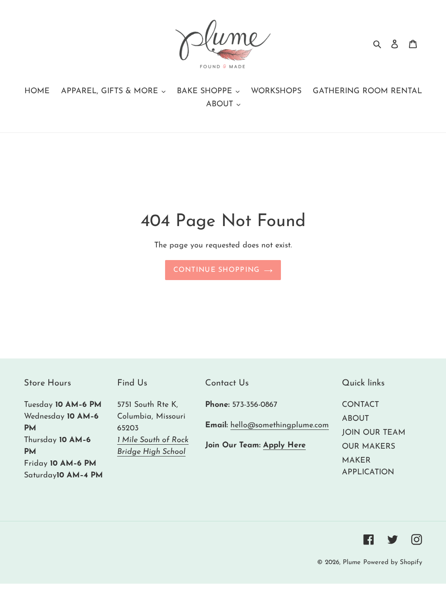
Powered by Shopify (392, 562)
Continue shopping (216, 270)
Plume (352, 562)
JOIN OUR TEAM (373, 433)
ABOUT (355, 419)
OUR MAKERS (368, 447)
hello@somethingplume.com (279, 425)
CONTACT (360, 405)
